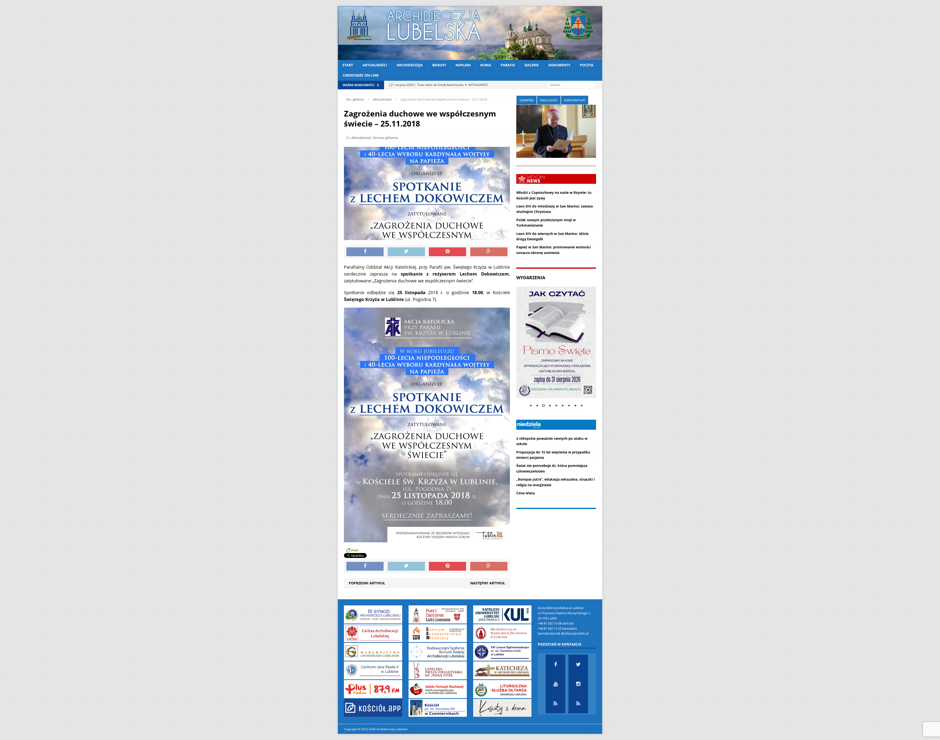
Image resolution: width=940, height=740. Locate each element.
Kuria (485, 65)
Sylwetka (526, 100)
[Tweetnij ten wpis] (406, 251)
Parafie (508, 65)
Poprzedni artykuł (367, 583)
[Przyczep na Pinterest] (447, 251)
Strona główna (385, 137)
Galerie (532, 65)
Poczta (586, 65)
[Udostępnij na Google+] (488, 251)
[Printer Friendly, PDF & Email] (352, 550)
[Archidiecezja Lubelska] (470, 33)
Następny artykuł (487, 583)
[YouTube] (555, 684)
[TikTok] (555, 703)
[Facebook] (555, 664)
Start (347, 65)
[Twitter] (578, 664)
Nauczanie (548, 100)
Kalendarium (574, 100)
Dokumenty (559, 65)
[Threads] (578, 703)
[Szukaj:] (571, 84)
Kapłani (463, 65)
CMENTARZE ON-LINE (361, 75)
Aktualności (375, 65)
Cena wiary (525, 493)
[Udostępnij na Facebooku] (365, 251)
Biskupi (439, 65)
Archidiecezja (410, 65)
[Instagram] (578, 684)
